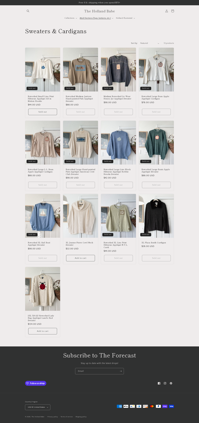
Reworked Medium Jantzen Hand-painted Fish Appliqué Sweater (79, 98)
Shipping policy (81, 417)
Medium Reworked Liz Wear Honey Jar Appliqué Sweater (117, 97)
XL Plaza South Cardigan (154, 242)
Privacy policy (53, 417)
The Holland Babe (38, 417)
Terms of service (67, 417)
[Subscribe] (121, 371)
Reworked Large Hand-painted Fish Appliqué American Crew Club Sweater (80, 171)
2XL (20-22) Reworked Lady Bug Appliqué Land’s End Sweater (41, 317)
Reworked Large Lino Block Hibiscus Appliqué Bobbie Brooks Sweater (117, 171)
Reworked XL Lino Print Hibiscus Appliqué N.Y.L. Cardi (116, 244)
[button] (28, 11)
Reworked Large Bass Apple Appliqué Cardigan (155, 97)
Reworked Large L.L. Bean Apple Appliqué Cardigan (40, 170)
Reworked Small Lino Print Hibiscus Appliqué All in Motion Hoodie (41, 98)
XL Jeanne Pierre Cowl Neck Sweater (79, 243)
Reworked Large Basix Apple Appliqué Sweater (156, 170)
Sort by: (134, 43)
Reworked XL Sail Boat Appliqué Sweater (39, 243)
